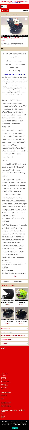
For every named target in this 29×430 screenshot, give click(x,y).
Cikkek (2, 399)
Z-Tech (2, 417)
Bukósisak (20, 281)
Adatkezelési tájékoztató (6, 406)
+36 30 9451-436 (16, 2)
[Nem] (27, 425)
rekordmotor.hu (5, 267)
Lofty (2, 413)
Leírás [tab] (2, 48)
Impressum (3, 388)
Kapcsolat (3, 394)
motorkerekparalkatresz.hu (7, 272)
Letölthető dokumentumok (6, 402)
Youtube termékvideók (5, 405)
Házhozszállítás (4, 395)
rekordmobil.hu (5, 269)
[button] (26, 19)
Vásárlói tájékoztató (5, 403)
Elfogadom (15, 428)
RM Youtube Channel (21, 273)
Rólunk (2, 398)
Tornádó (3, 416)
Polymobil (3, 414)
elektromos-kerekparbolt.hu (7, 270)
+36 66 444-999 (5, 381)
